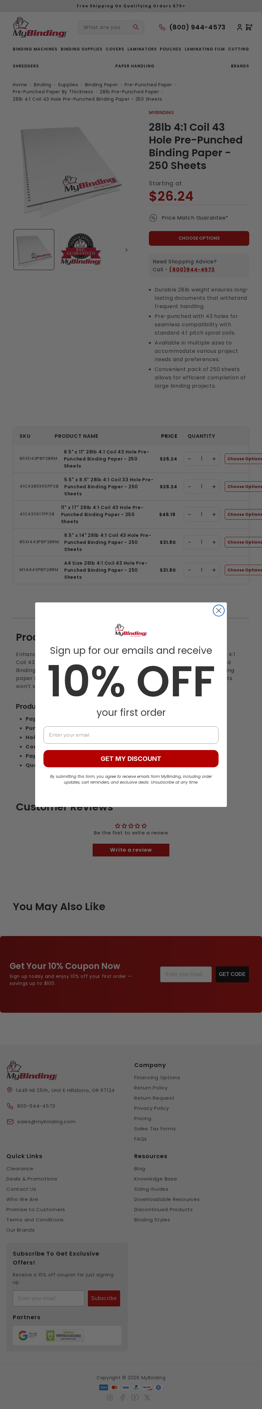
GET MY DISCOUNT (131, 759)
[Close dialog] (218, 610)
